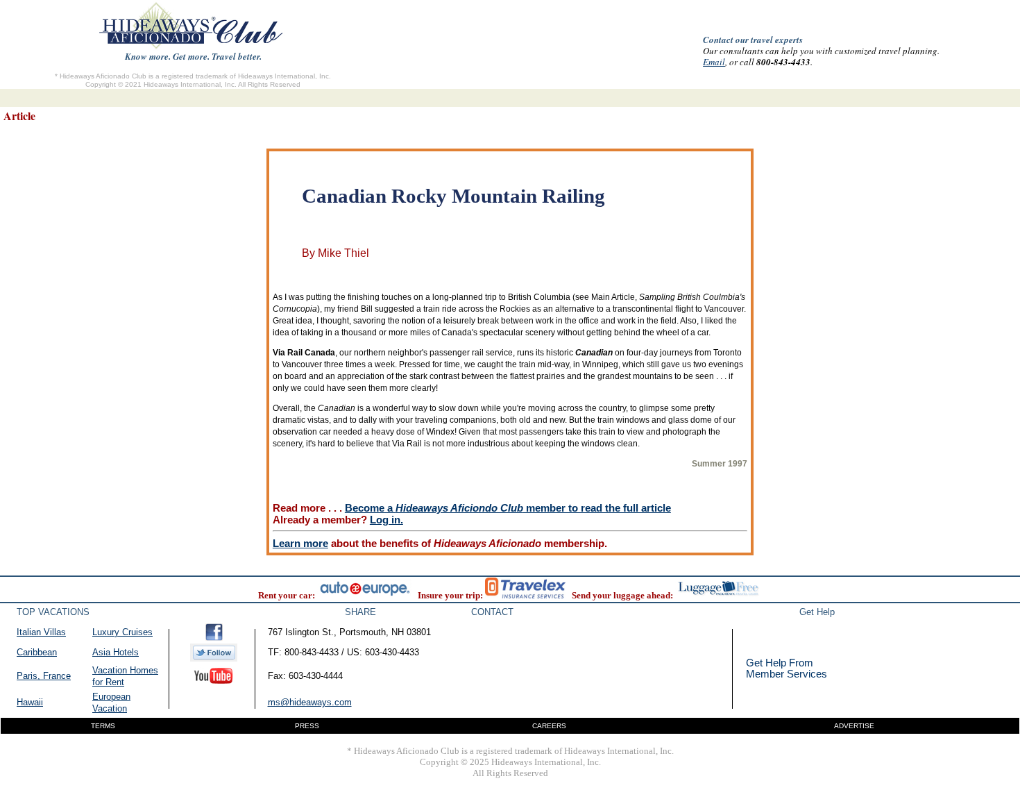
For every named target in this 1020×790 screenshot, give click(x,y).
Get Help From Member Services (786, 668)
